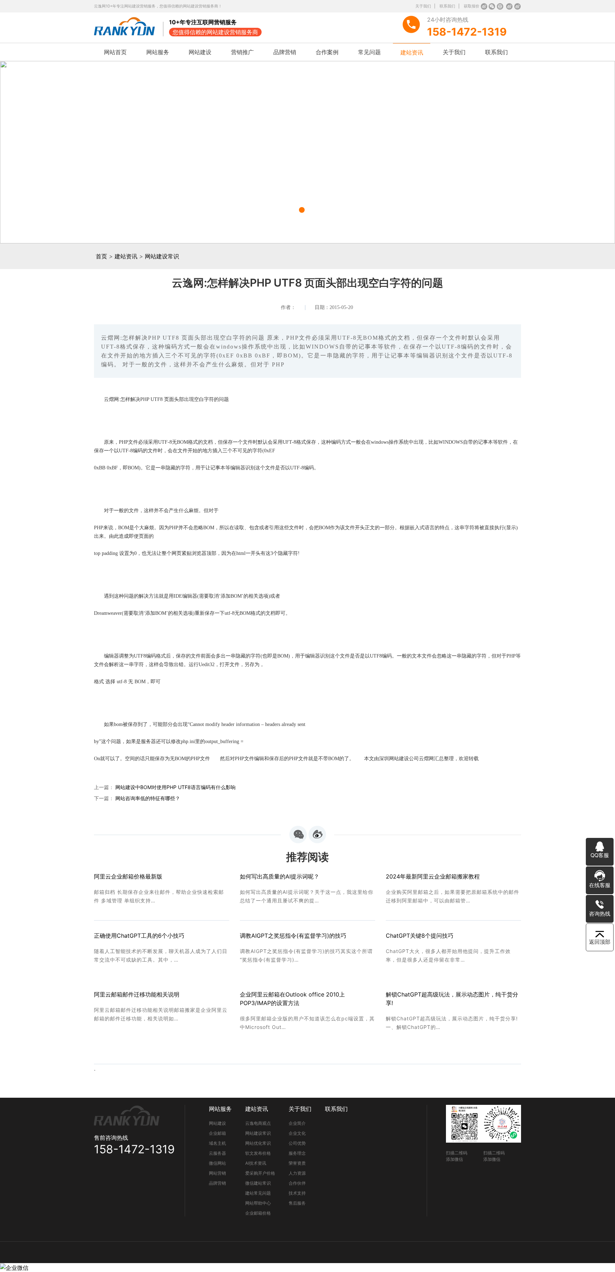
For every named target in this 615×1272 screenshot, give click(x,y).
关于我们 (423, 6)
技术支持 (297, 1193)
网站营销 (217, 1173)
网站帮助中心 (258, 1203)
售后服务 (297, 1203)
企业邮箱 (217, 1133)
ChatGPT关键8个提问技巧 (419, 935)
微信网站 (217, 1163)
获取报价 (471, 6)
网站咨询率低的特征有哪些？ (147, 798)
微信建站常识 (258, 1183)
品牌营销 (284, 52)
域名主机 (217, 1143)
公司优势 (297, 1143)
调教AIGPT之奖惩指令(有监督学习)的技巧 (293, 935)
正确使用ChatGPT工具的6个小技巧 (139, 935)
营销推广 (242, 52)
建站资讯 (411, 52)
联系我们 (447, 6)
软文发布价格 (258, 1153)
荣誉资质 (297, 1163)
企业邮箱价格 (258, 1213)
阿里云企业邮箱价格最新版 (128, 876)
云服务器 (217, 1153)
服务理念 (297, 1153)
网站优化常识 (258, 1143)
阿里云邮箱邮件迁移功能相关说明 (136, 994)
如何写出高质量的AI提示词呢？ (279, 876)
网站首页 (115, 52)
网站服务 (157, 52)
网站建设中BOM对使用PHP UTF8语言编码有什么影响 (175, 787)
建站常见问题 (258, 1193)
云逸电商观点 (258, 1123)
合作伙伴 (297, 1183)
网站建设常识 (162, 256)
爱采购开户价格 (260, 1173)
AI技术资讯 (255, 1163)
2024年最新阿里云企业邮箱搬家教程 (433, 876)
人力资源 (297, 1173)
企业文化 (297, 1133)
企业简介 (297, 1123)
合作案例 (327, 52)
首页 (101, 256)
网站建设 (200, 52)
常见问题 (369, 52)
